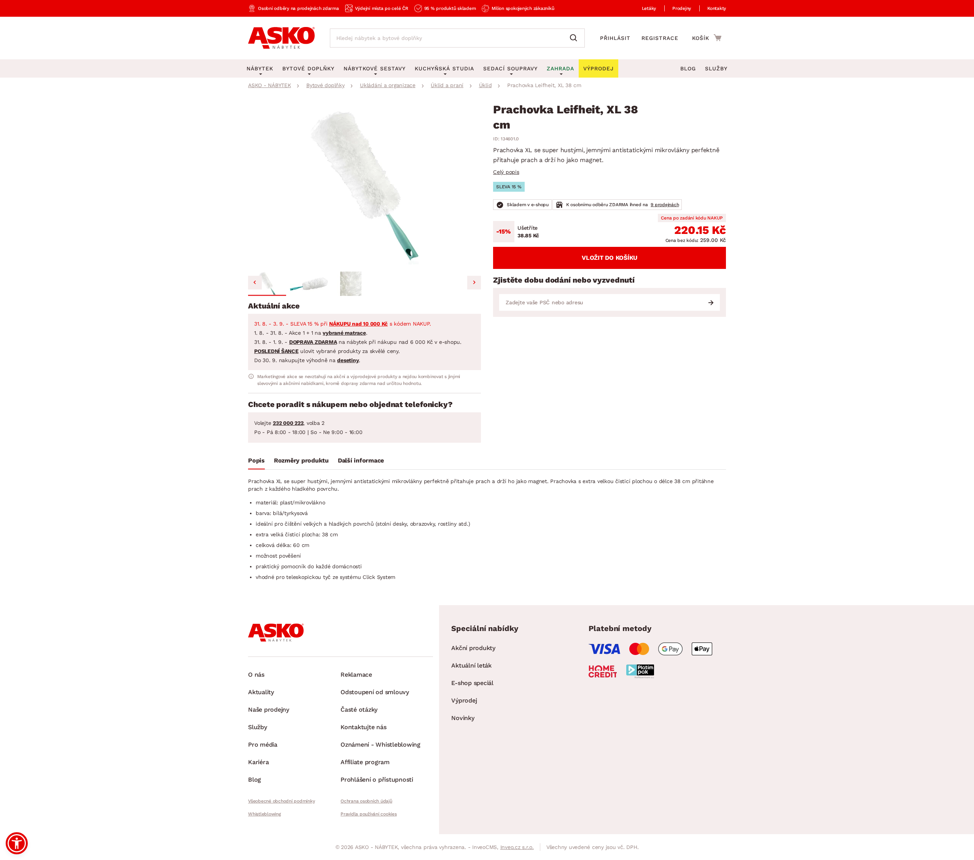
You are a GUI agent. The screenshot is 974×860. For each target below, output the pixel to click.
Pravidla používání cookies (369, 814)
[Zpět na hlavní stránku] (281, 38)
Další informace (361, 460)
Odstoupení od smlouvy (375, 692)
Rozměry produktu (301, 460)
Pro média (262, 744)
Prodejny (681, 8)
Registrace (659, 38)
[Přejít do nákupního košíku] (707, 38)
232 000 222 (288, 423)
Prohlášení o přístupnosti (377, 779)
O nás (256, 674)
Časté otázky (359, 709)
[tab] (256, 462)
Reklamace (356, 674)
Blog (688, 68)
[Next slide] (474, 282)
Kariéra (258, 762)
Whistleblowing (264, 814)
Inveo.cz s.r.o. (517, 847)
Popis (256, 460)
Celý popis (506, 172)
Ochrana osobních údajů (366, 801)
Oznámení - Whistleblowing (380, 744)
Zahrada (560, 68)
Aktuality (261, 692)
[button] (267, 284)
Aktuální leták (471, 665)
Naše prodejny (268, 709)
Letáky (649, 8)
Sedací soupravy (510, 68)
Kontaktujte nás (363, 727)
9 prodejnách (665, 204)
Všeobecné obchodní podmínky (281, 801)
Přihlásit (615, 38)
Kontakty (716, 8)
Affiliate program (365, 762)
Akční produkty (473, 648)
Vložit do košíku (609, 257)
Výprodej (464, 700)
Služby (716, 68)
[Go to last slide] (255, 282)
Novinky (462, 718)
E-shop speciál (472, 683)
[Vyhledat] (575, 38)
